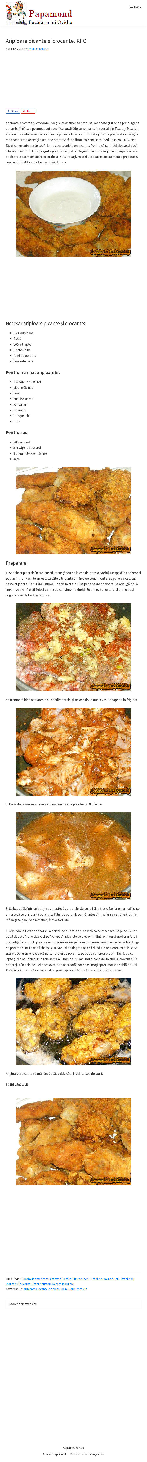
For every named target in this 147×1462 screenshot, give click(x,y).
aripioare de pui (59, 1289)
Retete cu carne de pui (105, 1279)
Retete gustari (41, 1284)
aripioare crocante (36, 1289)
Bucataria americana (35, 1279)
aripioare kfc (78, 1289)
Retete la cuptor (63, 1284)
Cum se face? (81, 1279)
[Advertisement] (73, 82)
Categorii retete (60, 1279)
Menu (137, 7)
